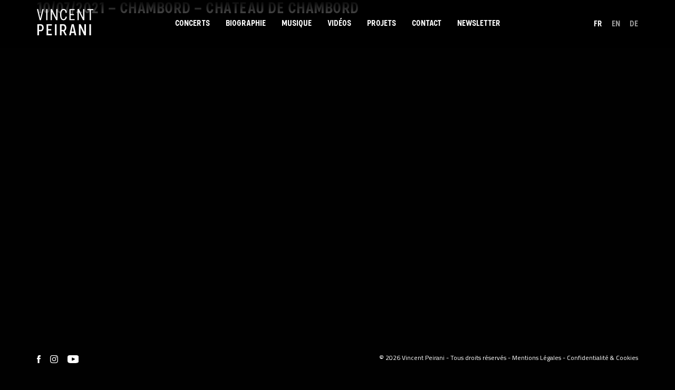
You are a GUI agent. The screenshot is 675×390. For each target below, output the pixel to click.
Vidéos (339, 23)
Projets (381, 23)
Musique (297, 23)
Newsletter (478, 23)
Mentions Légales (536, 358)
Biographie (246, 23)
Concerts (192, 23)
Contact (426, 23)
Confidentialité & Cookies (602, 358)
